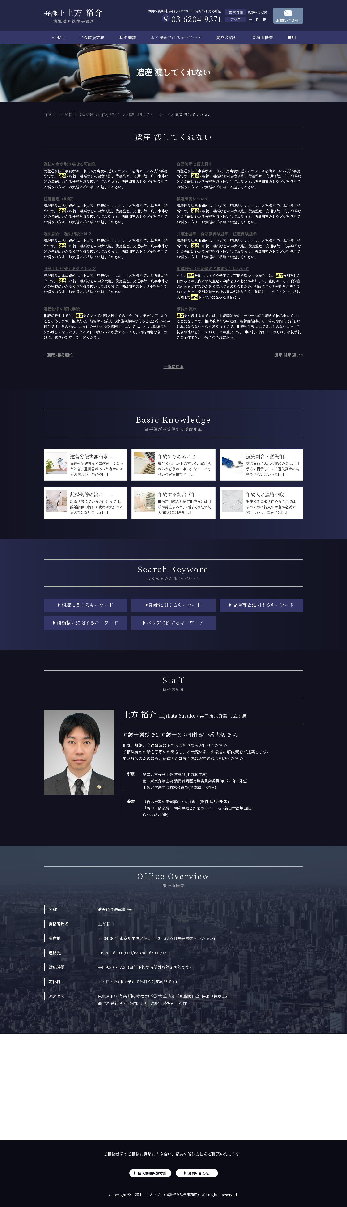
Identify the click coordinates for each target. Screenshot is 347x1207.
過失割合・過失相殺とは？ (68, 234)
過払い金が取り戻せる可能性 (70, 164)
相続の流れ (187, 309)
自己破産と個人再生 (195, 164)
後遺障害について (193, 199)
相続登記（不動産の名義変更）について (213, 268)
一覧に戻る (174, 366)
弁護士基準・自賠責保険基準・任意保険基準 (217, 234)
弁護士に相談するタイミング (70, 268)
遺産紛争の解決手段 (62, 309)
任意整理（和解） (60, 199)
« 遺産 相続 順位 (58, 355)
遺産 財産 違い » (288, 355)
